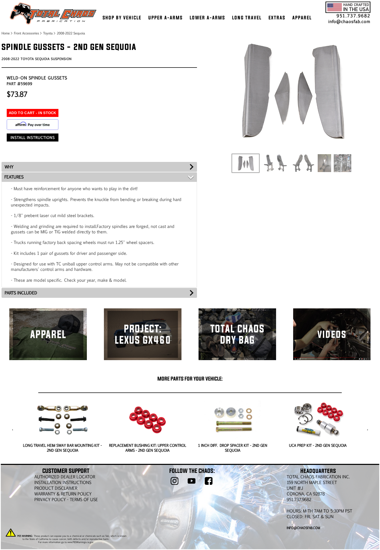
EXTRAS (277, 17)
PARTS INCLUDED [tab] (21, 292)
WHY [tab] (9, 166)
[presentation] (12, 430)
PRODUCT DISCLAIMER (55, 488)
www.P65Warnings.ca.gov (80, 542)
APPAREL (302, 17)
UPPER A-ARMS (165, 17)
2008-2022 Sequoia (71, 33)
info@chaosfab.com (349, 21)
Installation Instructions (62, 482)
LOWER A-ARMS (207, 17)
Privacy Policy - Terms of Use (66, 499)
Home (5, 33)
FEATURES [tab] (14, 177)
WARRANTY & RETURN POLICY (63, 493)
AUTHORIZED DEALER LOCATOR (64, 476)
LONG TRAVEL (247, 17)
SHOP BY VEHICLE (122, 17)
